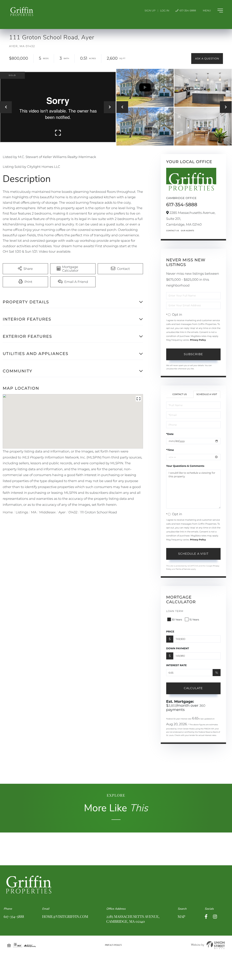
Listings (22, 512)
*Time (170, 450)
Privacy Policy (198, 340)
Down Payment (177, 648)
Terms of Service (183, 569)
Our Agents (187, 230)
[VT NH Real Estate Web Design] (208, 945)
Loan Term (174, 611)
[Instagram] (215, 916)
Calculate (193, 688)
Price (170, 631)
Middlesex (47, 512)
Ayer (62, 512)
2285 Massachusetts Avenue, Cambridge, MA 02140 (133, 919)
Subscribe (193, 354)
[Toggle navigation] (213, 10)
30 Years (177, 619)
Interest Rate (176, 665)
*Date (170, 434)
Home (8, 512)
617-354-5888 (187, 10)
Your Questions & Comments (185, 466)
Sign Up (150, 10)
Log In (164, 10)
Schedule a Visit (206, 394)
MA (33, 512)
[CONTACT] (207, 58)
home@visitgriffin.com (65, 916)
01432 (73, 512)
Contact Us (172, 230)
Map (181, 916)
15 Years (194, 619)
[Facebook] (206, 916)
